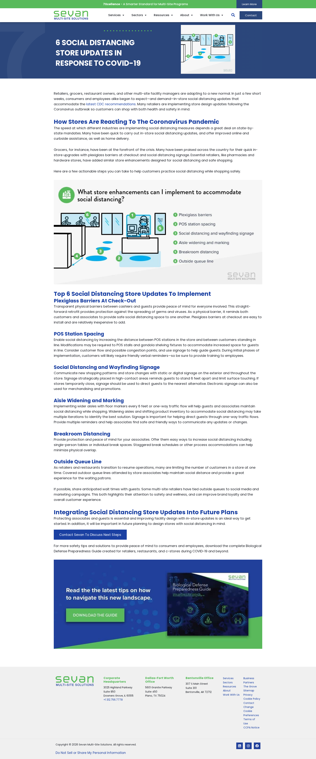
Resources (161, 15)
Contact (248, 703)
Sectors (137, 15)
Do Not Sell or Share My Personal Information (91, 753)
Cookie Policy (251, 699)
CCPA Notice (251, 727)
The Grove (250, 686)
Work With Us (210, 15)
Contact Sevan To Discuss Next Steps (90, 534)
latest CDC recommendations (111, 104)
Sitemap (248, 690)
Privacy (248, 695)
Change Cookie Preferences (251, 711)
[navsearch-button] (231, 15)
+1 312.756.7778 (113, 700)
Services (114, 15)
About (184, 15)
